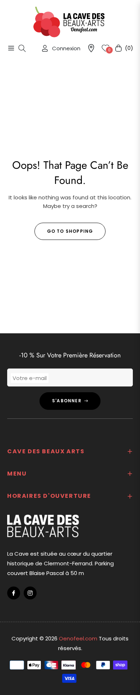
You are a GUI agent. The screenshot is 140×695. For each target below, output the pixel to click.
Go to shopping (70, 231)
